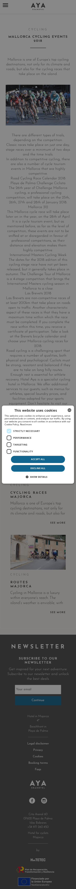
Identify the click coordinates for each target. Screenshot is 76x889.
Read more (26, 424)
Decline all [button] (37, 468)
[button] (37, 477)
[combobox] (69, 410)
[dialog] (38, 444)
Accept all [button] (38, 459)
